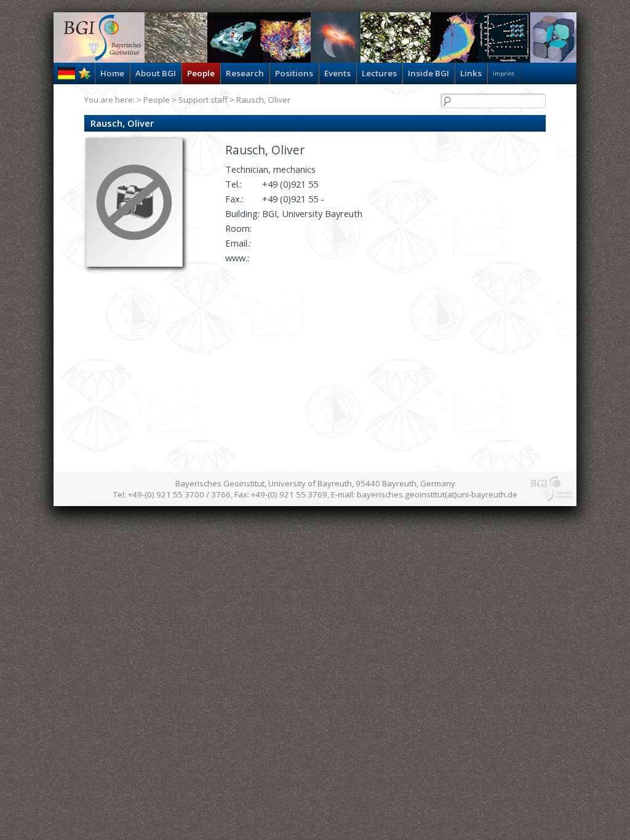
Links (471, 73)
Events (337, 73)
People (201, 73)
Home (112, 73)
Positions (294, 73)
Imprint (503, 73)
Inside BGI (428, 73)
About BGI (155, 73)
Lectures (379, 73)
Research (245, 73)
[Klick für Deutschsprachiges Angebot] (66, 76)
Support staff (203, 99)
